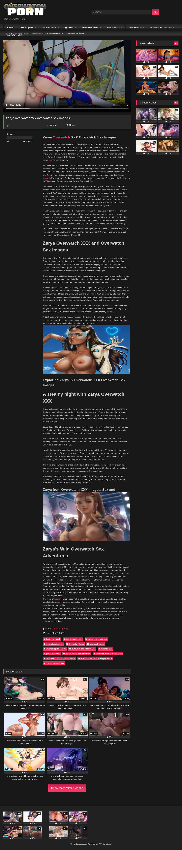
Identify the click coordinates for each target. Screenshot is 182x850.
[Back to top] (173, 841)
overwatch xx (106, 649)
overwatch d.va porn (54, 644)
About (53, 125)
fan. (91, 181)
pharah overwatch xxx (55, 663)
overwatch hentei (97, 644)
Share (72, 125)
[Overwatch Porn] (24, 9)
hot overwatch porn (74, 639)
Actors (71, 28)
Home (12, 28)
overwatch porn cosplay (56, 649)
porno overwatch (53, 654)
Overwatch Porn (49, 28)
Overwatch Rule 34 (15, 35)
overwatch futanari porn (161, 28)
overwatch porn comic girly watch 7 (60, 658)
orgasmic (58, 599)
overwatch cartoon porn (97, 639)
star (50, 160)
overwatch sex (135, 28)
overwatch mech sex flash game (109, 654)
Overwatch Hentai (90, 28)
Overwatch (61, 137)
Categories (28, 28)
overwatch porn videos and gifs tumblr (96, 658)
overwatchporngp (60, 628)
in (74, 144)
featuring (47, 178)
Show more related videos (67, 787)
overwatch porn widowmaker (83, 649)
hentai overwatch (53, 639)
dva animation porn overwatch (78, 654)
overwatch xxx (113, 28)
